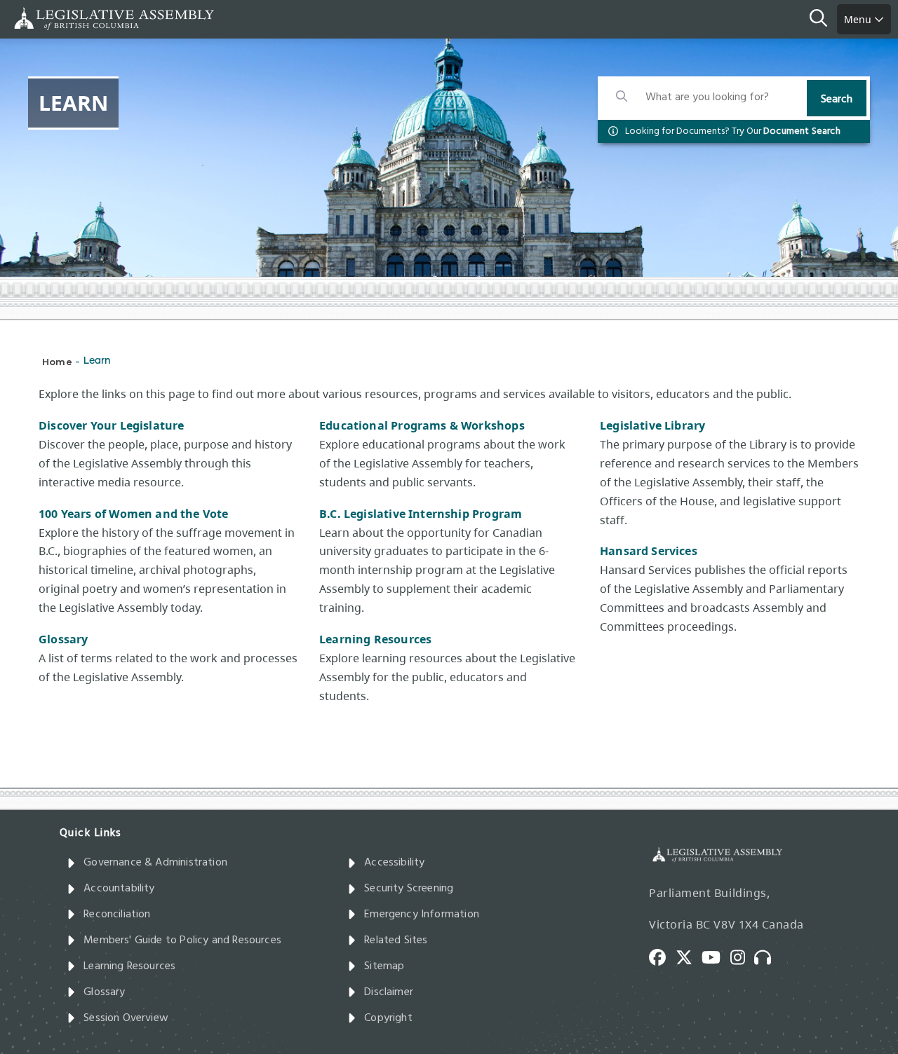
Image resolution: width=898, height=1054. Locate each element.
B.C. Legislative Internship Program (420, 513)
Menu (859, 19)
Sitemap (384, 966)
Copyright (388, 1018)
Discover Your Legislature (112, 425)
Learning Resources (375, 639)
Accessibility (394, 863)
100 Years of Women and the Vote (134, 513)
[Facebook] (662, 956)
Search (836, 99)
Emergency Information (421, 914)
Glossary (63, 639)
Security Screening (408, 889)
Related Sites (395, 940)
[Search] (823, 19)
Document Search (801, 131)
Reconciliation (117, 914)
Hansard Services (650, 551)
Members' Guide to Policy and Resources (182, 940)
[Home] (56, 18)
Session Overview (125, 1018)
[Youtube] (716, 956)
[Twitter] (689, 956)
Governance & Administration (155, 863)
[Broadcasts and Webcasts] (767, 956)
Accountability (119, 889)
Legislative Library (652, 425)
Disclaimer (388, 992)
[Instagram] (742, 956)
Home (57, 361)
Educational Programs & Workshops (422, 425)
